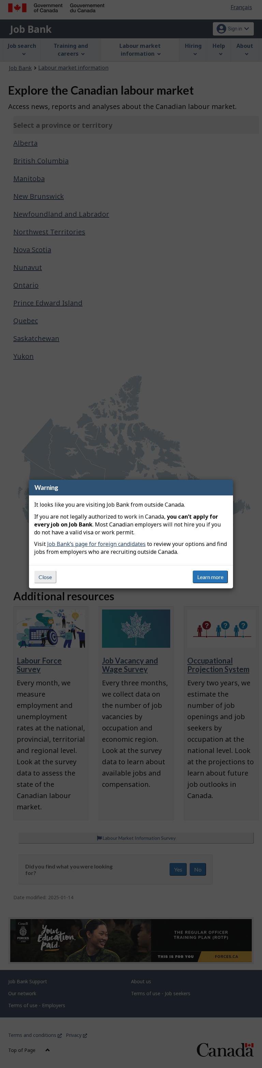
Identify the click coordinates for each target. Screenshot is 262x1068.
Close (45, 577)
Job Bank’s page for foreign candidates (96, 544)
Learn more (210, 577)
